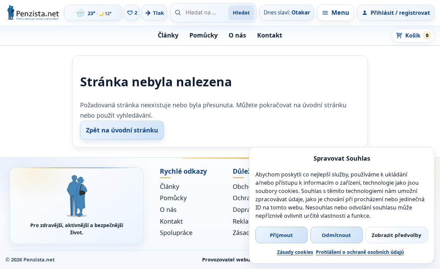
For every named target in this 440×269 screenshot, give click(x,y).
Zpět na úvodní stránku (122, 130)
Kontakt (269, 35)
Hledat (241, 12)
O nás (237, 35)
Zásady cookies (295, 252)
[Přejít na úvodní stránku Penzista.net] (76, 196)
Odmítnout (336, 235)
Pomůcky (203, 35)
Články (168, 35)
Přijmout (281, 235)
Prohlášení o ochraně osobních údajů (360, 252)
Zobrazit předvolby (396, 235)
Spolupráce (176, 232)
